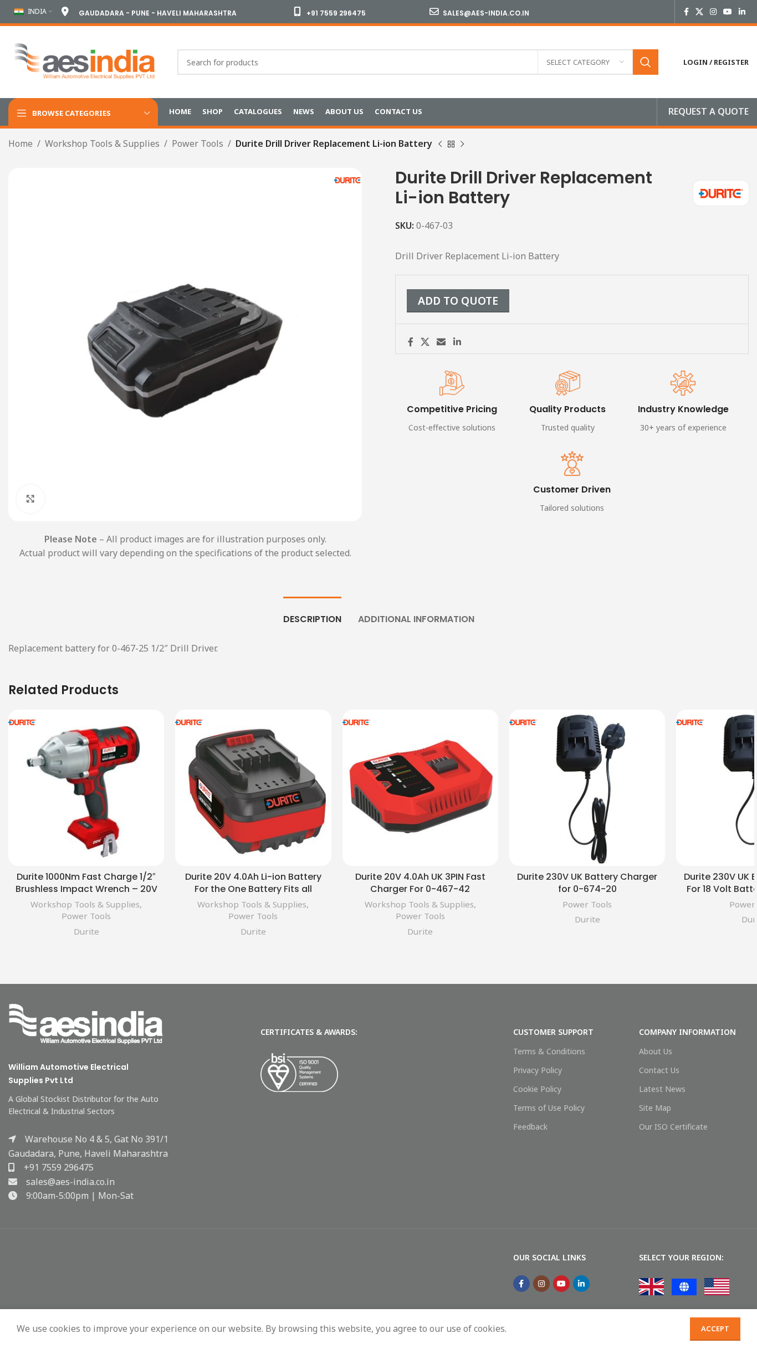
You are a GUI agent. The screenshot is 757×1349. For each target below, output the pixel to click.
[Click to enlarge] (30, 498)
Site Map (655, 1107)
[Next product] (462, 144)
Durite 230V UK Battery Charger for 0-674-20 (587, 882)
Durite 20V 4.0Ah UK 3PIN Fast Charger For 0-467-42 (420, 882)
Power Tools (197, 143)
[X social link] (699, 11)
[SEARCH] (645, 62)
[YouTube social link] (727, 11)
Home (20, 143)
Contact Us (659, 1070)
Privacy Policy (537, 1070)
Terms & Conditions (549, 1051)
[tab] (312, 613)
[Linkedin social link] (742, 11)
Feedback (530, 1126)
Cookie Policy (537, 1089)
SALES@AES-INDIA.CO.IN (486, 13)
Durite (86, 931)
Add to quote (458, 300)
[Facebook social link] (686, 11)
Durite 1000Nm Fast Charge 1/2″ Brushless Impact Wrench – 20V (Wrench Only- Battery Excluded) (86, 895)
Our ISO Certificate (673, 1126)
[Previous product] (440, 144)
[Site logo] (84, 61)
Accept (715, 1328)
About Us (655, 1051)
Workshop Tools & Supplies (102, 143)
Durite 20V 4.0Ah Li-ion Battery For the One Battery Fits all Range (253, 889)
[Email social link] (441, 342)
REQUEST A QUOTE (708, 111)
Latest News (662, 1089)
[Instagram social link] (713, 11)
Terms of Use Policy (549, 1107)
